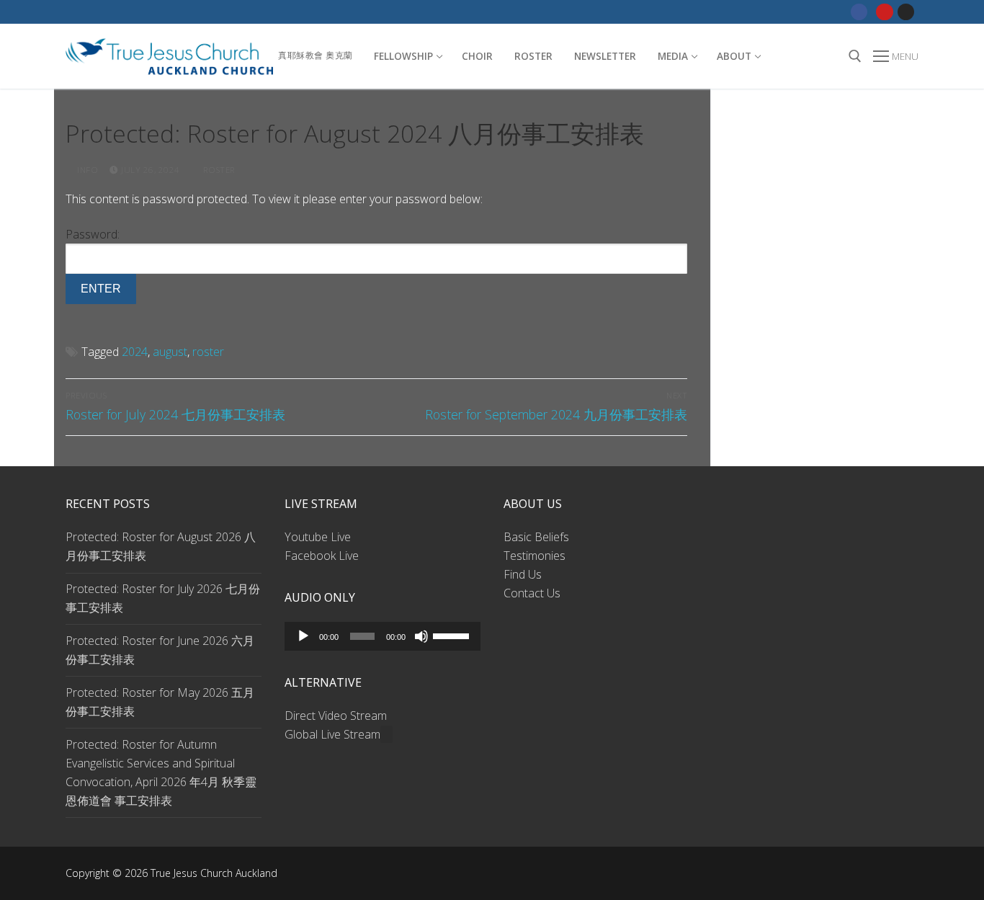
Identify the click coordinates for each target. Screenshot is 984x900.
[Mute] (421, 636)
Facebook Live (322, 555)
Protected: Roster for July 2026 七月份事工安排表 (163, 598)
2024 (135, 352)
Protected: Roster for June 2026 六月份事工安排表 (160, 650)
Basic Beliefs (536, 537)
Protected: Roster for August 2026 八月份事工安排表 (161, 546)
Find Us (523, 574)
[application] (382, 636)
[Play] (303, 636)
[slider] (453, 635)
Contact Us (532, 593)
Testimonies (534, 555)
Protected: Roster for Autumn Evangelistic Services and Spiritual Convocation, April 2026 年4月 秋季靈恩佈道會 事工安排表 (161, 772)
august (170, 352)
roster (208, 352)
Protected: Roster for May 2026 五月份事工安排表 (160, 702)
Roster (218, 169)
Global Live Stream (332, 734)
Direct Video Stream (336, 715)
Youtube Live (318, 537)
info (86, 169)
